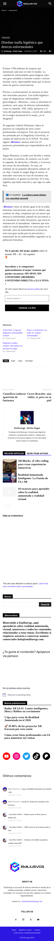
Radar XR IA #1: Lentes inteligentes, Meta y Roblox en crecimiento (26, 710)
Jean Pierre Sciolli (15, 814)
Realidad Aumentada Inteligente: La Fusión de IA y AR (33, 478)
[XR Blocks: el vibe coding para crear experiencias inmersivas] (10, 466)
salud (20, 361)
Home (4, 10)
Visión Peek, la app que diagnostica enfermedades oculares (13, 333)
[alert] (27, 694)
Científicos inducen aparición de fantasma (14, 397)
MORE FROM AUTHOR (37, 453)
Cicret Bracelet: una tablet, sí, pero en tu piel (39, 397)
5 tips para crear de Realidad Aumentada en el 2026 (21, 719)
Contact (37, 930)
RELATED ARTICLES (14, 453)
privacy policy (34, 289)
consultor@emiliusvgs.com (31, 901)
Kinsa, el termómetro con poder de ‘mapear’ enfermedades (37, 333)
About (14, 930)
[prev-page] (4, 506)
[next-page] (9, 506)
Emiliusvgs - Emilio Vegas (13, 51)
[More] (38, 60)
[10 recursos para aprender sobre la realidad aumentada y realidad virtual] (10, 492)
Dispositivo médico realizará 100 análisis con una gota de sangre (12, 346)
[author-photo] (27, 424)
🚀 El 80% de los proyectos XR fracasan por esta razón (23, 727)
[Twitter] (31, 919)
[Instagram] (23, 919)
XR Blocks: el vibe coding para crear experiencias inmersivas (33, 464)
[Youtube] (38, 919)
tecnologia (29, 361)
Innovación (13, 10)
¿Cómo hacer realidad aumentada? (27, 933)
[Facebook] (16, 919)
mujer (13, 361)
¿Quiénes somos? (25, 930)
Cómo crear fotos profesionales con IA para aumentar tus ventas (27, 736)
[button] (4, 3)
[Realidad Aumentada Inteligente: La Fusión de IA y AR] (10, 478)
